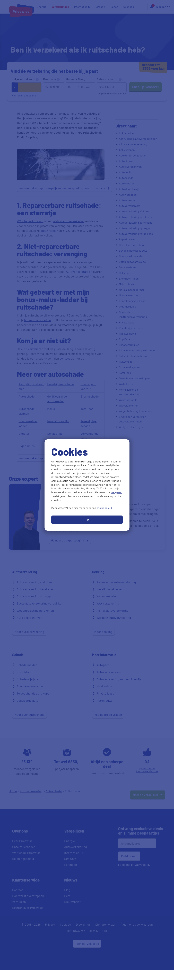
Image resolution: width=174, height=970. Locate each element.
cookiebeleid (104, 507)
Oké (87, 520)
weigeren (116, 492)
